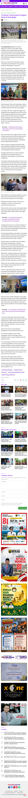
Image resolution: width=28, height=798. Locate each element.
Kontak (20, 791)
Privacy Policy (20, 792)
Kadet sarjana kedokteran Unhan (16, 372)
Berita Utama (4, 12)
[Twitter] (12, 787)
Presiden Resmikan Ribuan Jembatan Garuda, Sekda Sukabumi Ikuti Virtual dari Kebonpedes (7, 409)
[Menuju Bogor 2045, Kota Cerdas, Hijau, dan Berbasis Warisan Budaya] (21, 448)
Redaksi (5, 19)
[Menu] (2, 3)
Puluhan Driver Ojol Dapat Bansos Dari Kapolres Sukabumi (15, 766)
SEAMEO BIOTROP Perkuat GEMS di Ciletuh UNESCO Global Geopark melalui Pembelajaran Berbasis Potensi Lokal (7, 422)
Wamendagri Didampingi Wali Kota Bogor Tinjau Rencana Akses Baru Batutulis (7, 454)
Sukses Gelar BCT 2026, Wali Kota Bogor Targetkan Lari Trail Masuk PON (6, 440)
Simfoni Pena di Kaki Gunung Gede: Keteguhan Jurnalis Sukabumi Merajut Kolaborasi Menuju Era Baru (15, 733)
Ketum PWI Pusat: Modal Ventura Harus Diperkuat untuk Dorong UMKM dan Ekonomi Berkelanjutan (21, 395)
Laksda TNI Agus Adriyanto (8, 374)
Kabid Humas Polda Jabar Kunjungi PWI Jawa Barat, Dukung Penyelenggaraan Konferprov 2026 (21, 422)
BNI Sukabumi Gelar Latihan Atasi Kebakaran (15, 757)
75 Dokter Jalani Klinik (7, 370)
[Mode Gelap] (24, 3)
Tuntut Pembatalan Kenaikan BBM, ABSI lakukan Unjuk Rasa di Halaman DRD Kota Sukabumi (15, 776)
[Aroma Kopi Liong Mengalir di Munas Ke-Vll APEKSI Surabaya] (21, 461)
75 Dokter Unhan (18, 370)
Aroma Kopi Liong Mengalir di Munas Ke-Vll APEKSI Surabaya (21, 467)
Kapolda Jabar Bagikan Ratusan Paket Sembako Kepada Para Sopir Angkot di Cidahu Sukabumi (15, 762)
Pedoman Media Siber (10, 792)
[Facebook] (9, 787)
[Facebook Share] (15, 380)
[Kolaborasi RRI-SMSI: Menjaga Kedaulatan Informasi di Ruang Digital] (7, 389)
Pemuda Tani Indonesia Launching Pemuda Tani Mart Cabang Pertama (14, 743)
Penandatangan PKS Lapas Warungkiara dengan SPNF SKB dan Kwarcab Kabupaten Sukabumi (14, 738)
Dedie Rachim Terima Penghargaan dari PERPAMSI (6, 467)
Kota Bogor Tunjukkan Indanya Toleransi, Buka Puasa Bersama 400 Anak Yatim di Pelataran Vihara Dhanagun (21, 440)
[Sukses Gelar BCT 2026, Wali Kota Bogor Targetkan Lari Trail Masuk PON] (7, 434)
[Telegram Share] (23, 380)
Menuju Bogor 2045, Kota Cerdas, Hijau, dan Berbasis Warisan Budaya (21, 454)
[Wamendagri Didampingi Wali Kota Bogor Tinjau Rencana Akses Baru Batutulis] (7, 448)
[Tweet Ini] (18, 380)
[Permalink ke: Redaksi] (2, 19)
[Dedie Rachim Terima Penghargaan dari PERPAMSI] (7, 461)
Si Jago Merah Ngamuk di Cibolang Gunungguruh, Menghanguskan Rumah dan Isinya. (14, 753)
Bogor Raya (9, 12)
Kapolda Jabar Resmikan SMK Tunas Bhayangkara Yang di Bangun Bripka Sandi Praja (14, 771)
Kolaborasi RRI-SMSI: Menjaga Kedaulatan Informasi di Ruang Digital (6, 395)
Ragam (14, 12)
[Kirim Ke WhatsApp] (26, 380)
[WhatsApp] (19, 787)
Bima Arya (4, 372)
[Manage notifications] (25, 795)
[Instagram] (17, 787)
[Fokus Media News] (10, 3)
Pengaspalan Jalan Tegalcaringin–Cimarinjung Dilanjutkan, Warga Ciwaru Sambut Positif (21, 409)
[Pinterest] (14, 787)
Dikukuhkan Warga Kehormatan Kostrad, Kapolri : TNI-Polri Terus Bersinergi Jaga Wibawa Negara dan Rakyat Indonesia (15, 748)
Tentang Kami (8, 791)
